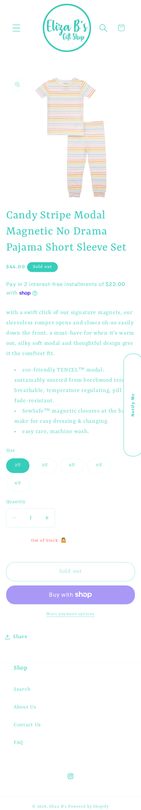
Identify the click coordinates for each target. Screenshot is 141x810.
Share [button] (20, 637)
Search (22, 689)
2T (22, 467)
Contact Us (27, 725)
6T (22, 485)
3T (49, 467)
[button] (17, 28)
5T (103, 467)
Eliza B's (58, 806)
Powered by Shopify (88, 806)
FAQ (18, 743)
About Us (25, 707)
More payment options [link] (70, 614)
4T (76, 467)
